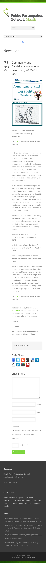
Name (39, 404)
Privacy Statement (20, 555)
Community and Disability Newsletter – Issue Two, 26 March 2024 (25, 68)
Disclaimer (29, 555)
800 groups (20, 498)
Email (39, 412)
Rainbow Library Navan (13, 539)
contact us (16, 310)
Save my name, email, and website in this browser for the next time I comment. (27, 434)
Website (16, 427)
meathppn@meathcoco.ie (13, 477)
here (17, 141)
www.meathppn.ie (10, 482)
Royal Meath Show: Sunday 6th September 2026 (23, 535)
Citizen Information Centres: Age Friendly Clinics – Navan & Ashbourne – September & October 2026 (23, 528)
